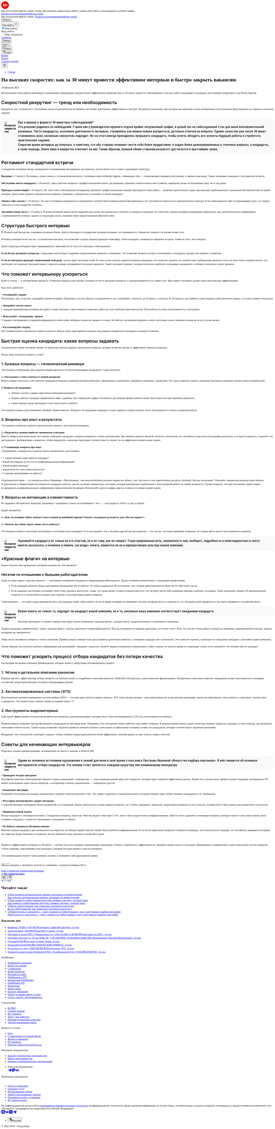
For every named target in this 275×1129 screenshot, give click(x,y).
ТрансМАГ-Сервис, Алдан (49, 931)
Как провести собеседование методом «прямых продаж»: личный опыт (46, 903)
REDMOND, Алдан (95, 952)
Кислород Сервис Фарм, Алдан (42, 941)
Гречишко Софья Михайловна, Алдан (58, 927)
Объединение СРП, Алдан (59, 948)
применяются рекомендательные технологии (64, 1105)
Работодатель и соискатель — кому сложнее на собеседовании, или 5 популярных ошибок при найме (63, 914)
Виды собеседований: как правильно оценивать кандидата (40, 909)
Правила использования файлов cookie (56, 16)
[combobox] (15, 1119)
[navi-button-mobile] (4, 65)
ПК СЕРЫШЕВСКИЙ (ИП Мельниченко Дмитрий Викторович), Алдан (101, 938)
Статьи (11, 72)
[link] (6, 48)
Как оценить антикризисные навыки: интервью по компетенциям (43, 897)
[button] (4, 55)
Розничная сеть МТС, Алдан (96, 934)
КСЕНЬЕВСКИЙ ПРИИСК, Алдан (52, 945)
